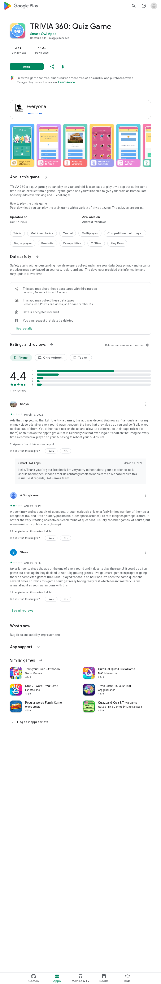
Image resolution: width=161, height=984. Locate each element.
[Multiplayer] (89, 233)
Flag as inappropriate (29, 722)
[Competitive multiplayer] (125, 233)
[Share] (52, 67)
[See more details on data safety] (24, 328)
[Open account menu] (154, 6)
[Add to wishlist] (64, 67)
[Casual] (67, 233)
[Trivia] (17, 233)
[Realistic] (47, 243)
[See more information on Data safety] (37, 257)
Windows (100, 222)
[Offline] (96, 243)
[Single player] (22, 243)
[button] (22, 145)
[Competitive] (72, 243)
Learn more (66, 82)
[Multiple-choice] (42, 233)
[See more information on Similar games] (41, 660)
